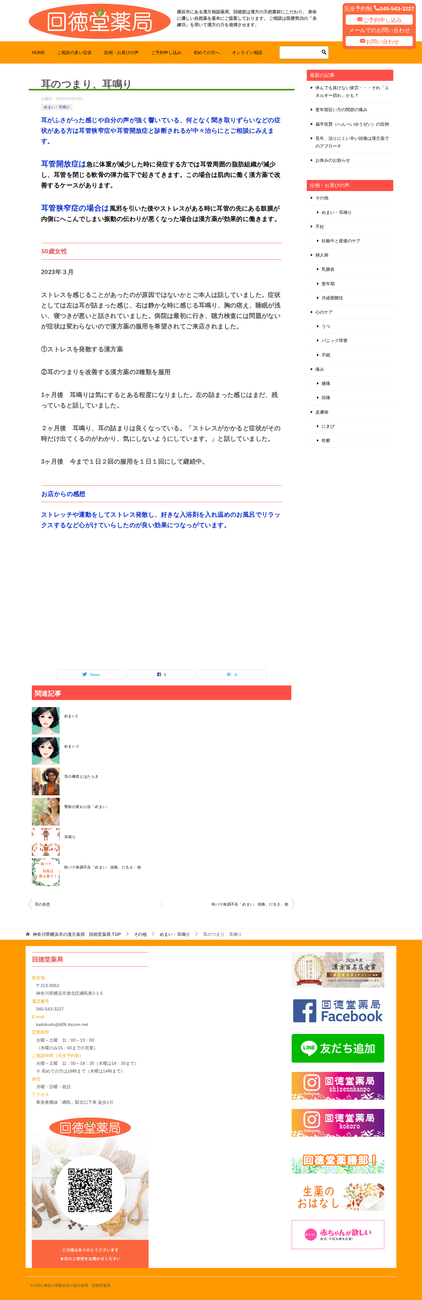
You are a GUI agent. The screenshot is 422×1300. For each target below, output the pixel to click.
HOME (38, 52)
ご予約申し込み (382, 20)
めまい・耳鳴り (57, 107)
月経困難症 (332, 297)
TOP (77, 934)
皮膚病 (321, 412)
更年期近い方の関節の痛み (341, 109)
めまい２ (72, 746)
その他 (321, 197)
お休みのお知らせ (332, 160)
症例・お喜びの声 (121, 52)
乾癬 (326, 440)
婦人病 (321, 254)
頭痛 (326, 397)
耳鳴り (70, 837)
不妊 (319, 226)
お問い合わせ (382, 42)
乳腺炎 (328, 269)
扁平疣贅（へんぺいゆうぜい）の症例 (352, 124)
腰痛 (326, 383)
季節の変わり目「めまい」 (87, 807)
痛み (319, 369)
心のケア (324, 312)
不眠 (326, 354)
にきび (328, 426)
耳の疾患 (42, 904)
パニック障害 (335, 340)
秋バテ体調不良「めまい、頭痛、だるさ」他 (102, 867)
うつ (326, 326)
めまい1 (71, 716)
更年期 (328, 283)
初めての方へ (207, 52)
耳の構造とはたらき (81, 776)
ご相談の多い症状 (74, 52)
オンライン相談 (247, 52)
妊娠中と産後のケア (341, 240)
